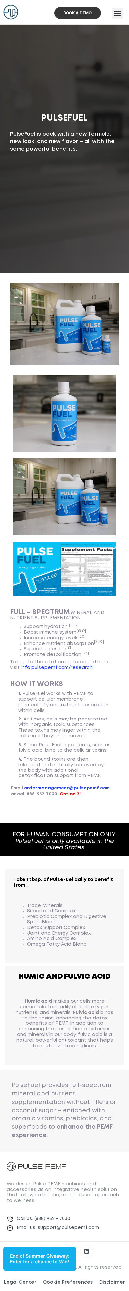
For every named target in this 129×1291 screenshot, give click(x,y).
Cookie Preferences (68, 1282)
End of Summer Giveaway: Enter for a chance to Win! (39, 1258)
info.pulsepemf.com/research (57, 668)
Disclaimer (112, 1282)
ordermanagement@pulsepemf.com (67, 788)
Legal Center (20, 1282)
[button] (117, 13)
